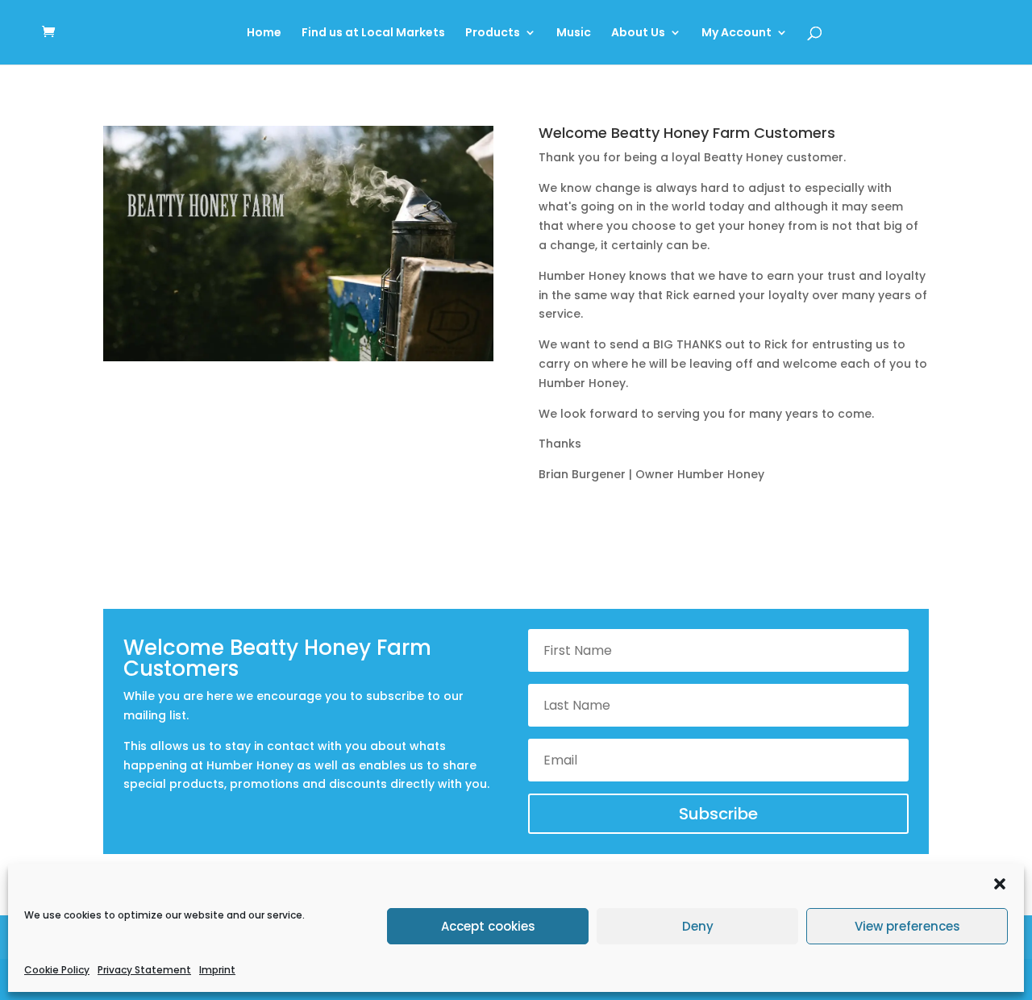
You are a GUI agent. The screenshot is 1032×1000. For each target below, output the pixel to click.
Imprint (217, 970)
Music (573, 33)
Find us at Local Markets (373, 33)
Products (492, 33)
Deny (698, 926)
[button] (1000, 884)
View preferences (907, 926)
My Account (736, 33)
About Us (638, 33)
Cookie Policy (56, 970)
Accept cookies (488, 926)
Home (264, 33)
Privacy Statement (144, 970)
